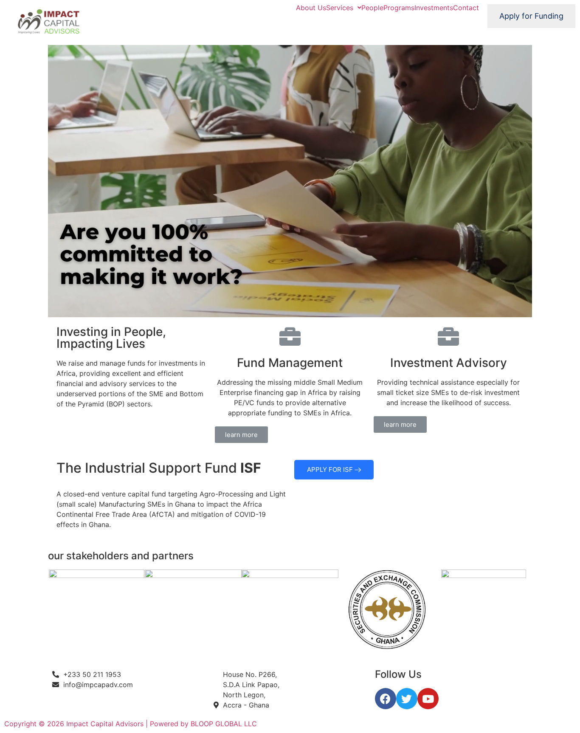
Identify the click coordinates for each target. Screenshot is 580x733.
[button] (241, 434)
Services (339, 7)
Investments (433, 7)
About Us (311, 7)
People (372, 7)
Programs (398, 7)
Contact (466, 7)
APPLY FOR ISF (331, 469)
